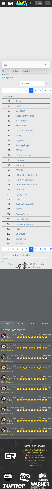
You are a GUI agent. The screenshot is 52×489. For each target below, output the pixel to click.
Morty (19, 135)
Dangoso (20, 160)
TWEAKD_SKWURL (25, 204)
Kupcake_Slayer (24, 219)
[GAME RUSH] (17, 3)
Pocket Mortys (36, 452)
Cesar (19, 101)
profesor (20, 164)
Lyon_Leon (21, 194)
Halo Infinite (36, 465)
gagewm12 (21, 140)
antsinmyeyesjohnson (27, 184)
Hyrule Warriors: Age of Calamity (36, 461)
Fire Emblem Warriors (36, 457)
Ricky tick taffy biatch (26, 174)
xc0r (18, 228)
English (48, 3)
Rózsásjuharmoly (24, 224)
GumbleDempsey (24, 130)
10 (45, 90)
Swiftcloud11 (22, 238)
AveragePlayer (23, 145)
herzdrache (21, 120)
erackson (20, 189)
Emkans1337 (22, 125)
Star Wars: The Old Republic (36, 450)
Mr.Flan (19, 169)
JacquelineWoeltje (25, 115)
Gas (18, 199)
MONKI (19, 150)
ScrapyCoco (22, 214)
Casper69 (20, 110)
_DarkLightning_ (24, 155)
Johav (18, 105)
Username (8, 96)
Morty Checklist (7, 340)
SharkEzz (20, 233)
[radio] (7, 323)
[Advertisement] (26, 295)
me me (19, 243)
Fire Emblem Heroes (36, 455)
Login (38, 3)
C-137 (19, 209)
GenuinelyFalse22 (25, 179)
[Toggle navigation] (5, 64)
